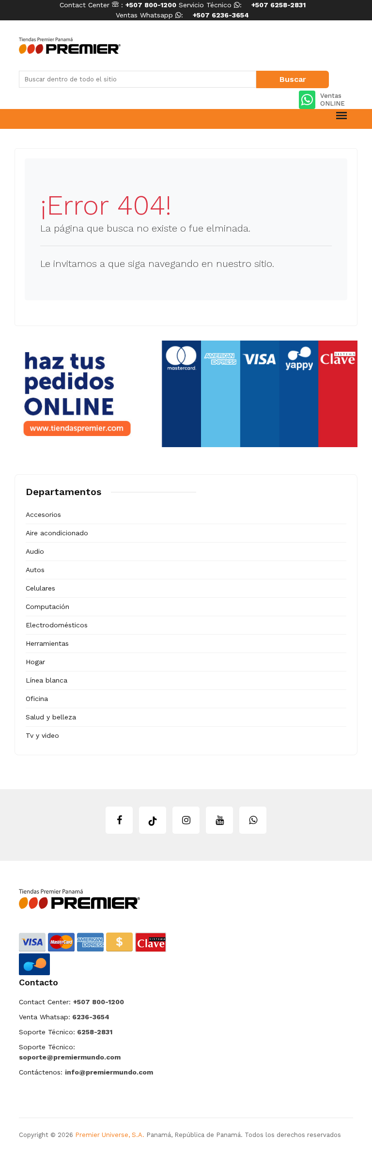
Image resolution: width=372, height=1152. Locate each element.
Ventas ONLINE (332, 99)
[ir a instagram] (186, 820)
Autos (35, 570)
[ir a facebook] (119, 820)
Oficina (37, 698)
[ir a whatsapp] (252, 820)
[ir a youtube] (219, 820)
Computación (47, 606)
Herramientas (47, 643)
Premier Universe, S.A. (109, 1134)
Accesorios (43, 514)
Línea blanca (46, 680)
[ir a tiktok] (152, 820)
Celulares (40, 588)
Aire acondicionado (57, 533)
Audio (35, 551)
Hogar (35, 662)
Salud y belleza (51, 717)
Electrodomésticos (57, 625)
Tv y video (42, 735)
